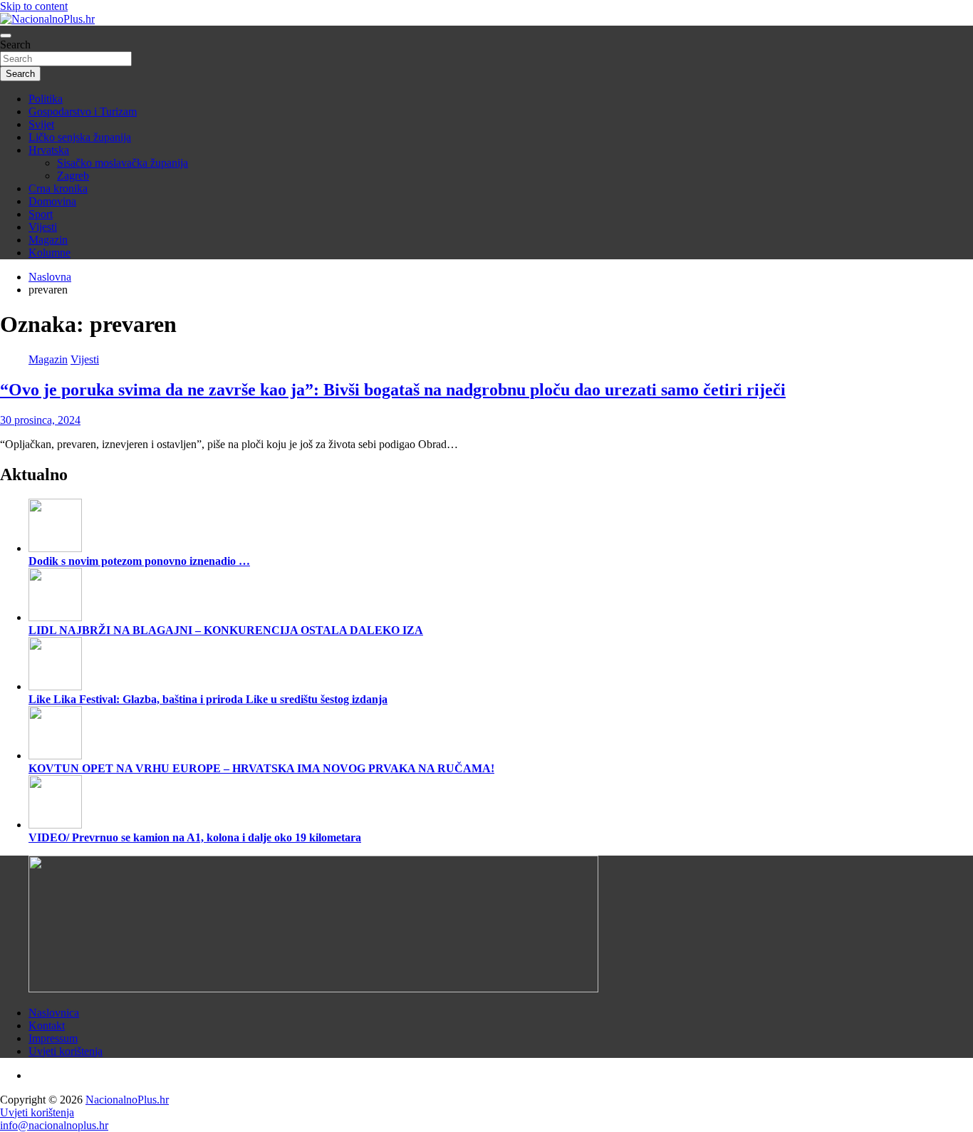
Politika (45, 99)
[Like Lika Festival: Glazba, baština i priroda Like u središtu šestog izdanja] (55, 686)
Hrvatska (48, 150)
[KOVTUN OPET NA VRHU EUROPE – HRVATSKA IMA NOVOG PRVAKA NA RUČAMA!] (55, 755)
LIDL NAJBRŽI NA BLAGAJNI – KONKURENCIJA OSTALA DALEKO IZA (225, 630)
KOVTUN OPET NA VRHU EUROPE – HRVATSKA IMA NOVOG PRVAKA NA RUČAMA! (261, 768)
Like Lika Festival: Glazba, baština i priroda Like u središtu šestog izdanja (207, 699)
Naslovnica (53, 1013)
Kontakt (46, 1025)
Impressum (53, 1038)
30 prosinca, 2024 (40, 420)
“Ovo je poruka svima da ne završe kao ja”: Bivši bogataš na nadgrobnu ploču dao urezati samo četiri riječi (393, 389)
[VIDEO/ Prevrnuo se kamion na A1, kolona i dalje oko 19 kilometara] (55, 825)
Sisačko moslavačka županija (122, 163)
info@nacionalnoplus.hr (54, 1125)
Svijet (41, 124)
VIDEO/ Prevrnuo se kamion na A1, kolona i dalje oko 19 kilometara (194, 837)
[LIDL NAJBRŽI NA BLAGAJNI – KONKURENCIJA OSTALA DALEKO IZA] (55, 617)
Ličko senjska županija (79, 137)
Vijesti (42, 227)
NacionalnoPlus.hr (127, 1100)
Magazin (48, 240)
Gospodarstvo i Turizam (82, 111)
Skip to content (34, 6)
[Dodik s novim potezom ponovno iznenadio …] (55, 548)
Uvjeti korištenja (65, 1051)
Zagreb (73, 176)
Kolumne (49, 252)
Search (15, 44)
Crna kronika (58, 188)
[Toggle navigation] (5, 35)
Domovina (52, 201)
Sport (40, 214)
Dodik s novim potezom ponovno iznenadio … (139, 561)
